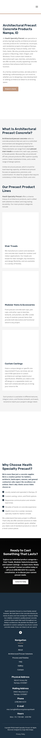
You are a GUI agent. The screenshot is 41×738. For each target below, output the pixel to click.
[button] (10, 89)
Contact (20, 670)
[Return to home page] (18, 7)
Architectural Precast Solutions (20, 654)
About (20, 650)
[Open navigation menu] (37, 7)
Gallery (20, 666)
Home (20, 646)
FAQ (20, 662)
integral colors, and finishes (13, 399)
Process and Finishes (20, 658)
